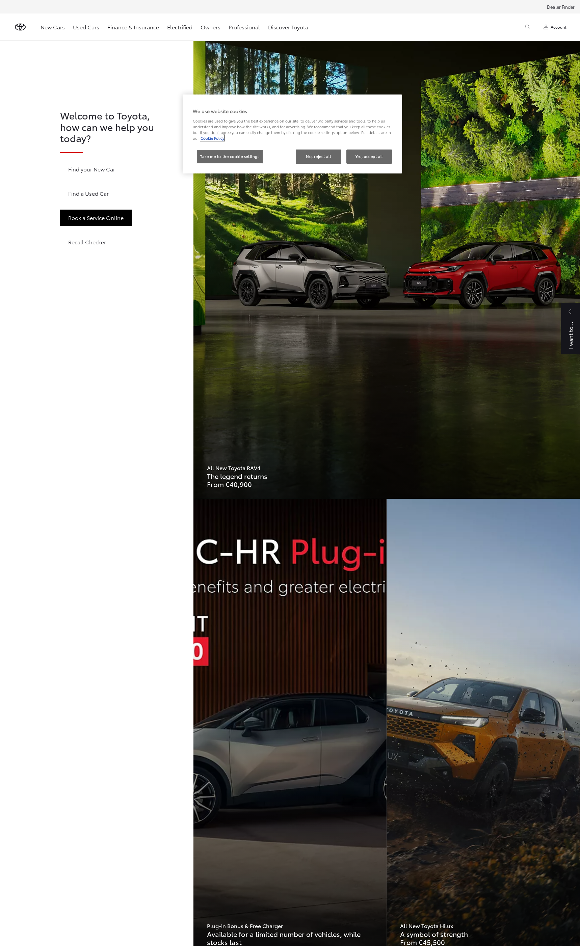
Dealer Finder (561, 7)
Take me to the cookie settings (229, 156)
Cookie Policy (212, 138)
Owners (210, 27)
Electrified (179, 27)
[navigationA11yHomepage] (20, 27)
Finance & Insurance (133, 27)
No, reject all (318, 156)
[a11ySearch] (527, 26)
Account (558, 27)
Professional (244, 27)
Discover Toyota (288, 27)
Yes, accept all (369, 156)
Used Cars (86, 27)
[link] (386, 269)
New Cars (53, 27)
